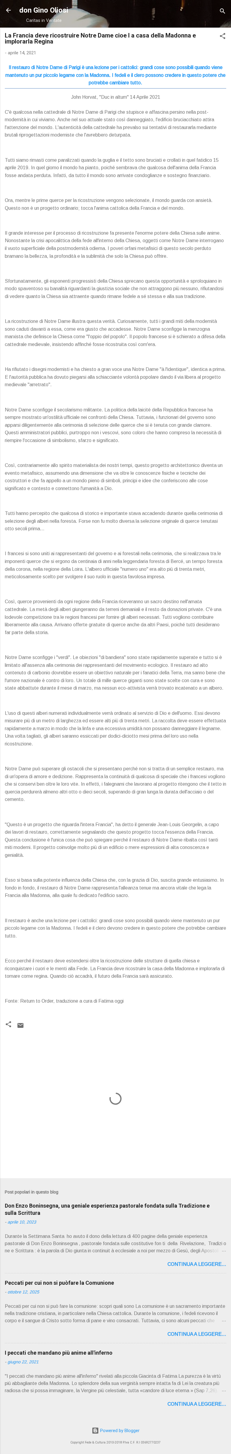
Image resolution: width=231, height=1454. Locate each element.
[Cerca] (222, 12)
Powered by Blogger (119, 1430)
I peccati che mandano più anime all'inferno (58, 1353)
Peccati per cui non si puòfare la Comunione (59, 1283)
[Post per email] (20, 1027)
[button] (222, 37)
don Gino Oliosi (43, 10)
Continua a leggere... (197, 1264)
